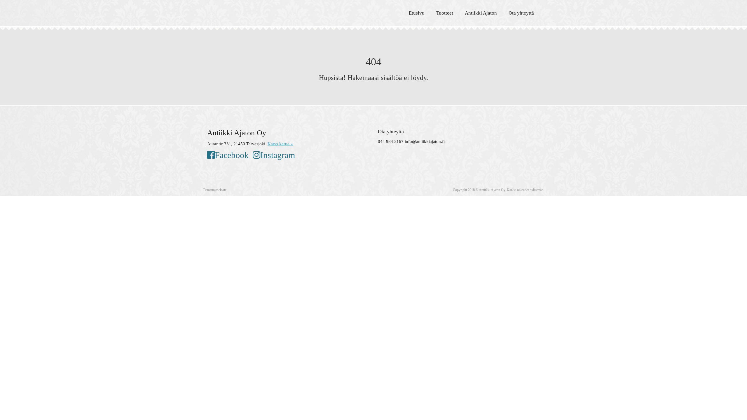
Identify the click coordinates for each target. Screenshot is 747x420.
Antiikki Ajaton (481, 13)
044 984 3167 (391, 141)
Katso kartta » (280, 143)
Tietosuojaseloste (214, 190)
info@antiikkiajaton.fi (425, 141)
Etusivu (417, 13)
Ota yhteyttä (521, 13)
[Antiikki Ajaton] (259, 11)
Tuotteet (444, 13)
